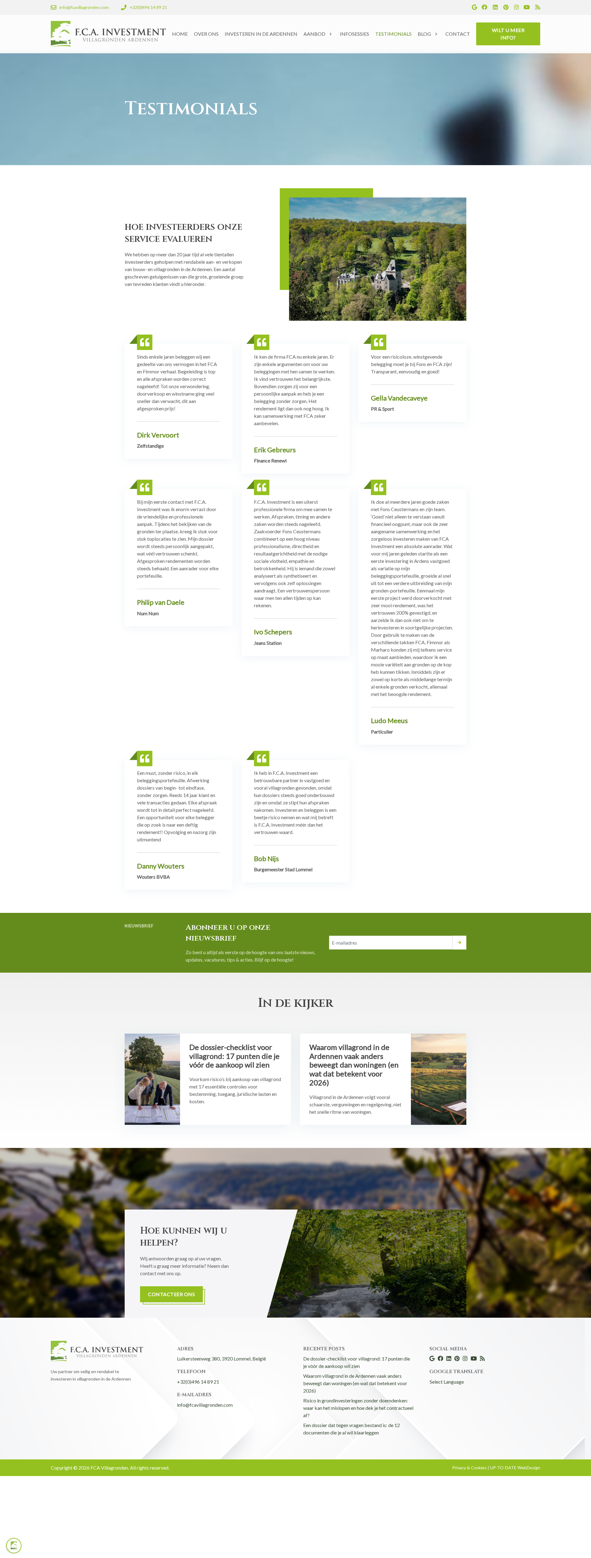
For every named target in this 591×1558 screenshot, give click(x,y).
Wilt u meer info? (508, 33)
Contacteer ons (171, 1294)
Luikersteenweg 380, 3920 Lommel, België (221, 1358)
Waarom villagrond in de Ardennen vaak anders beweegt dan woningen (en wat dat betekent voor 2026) (355, 1383)
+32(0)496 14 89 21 (198, 1382)
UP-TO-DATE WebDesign (514, 1467)
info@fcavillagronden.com (205, 1405)
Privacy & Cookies (470, 1467)
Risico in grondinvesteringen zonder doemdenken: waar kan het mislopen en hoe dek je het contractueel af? (358, 1407)
